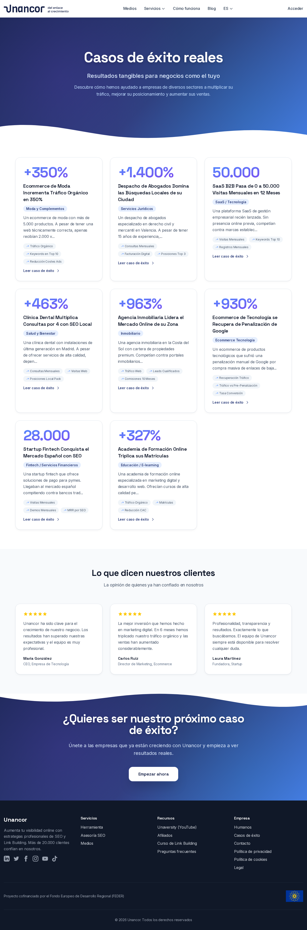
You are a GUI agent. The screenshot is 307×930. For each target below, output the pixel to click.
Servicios (152, 8)
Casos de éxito (247, 835)
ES (226, 8)
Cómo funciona (186, 8)
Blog (212, 8)
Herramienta (92, 827)
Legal (238, 867)
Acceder (295, 8)
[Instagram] (35, 859)
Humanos (243, 827)
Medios (129, 8)
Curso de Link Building (177, 843)
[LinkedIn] (7, 859)
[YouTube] (45, 859)
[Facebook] (26, 859)
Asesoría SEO (93, 835)
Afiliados (164, 835)
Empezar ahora (153, 774)
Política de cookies (250, 859)
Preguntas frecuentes (176, 851)
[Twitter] (16, 859)
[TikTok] (55, 859)
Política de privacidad (253, 851)
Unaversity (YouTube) (176, 827)
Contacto (242, 843)
